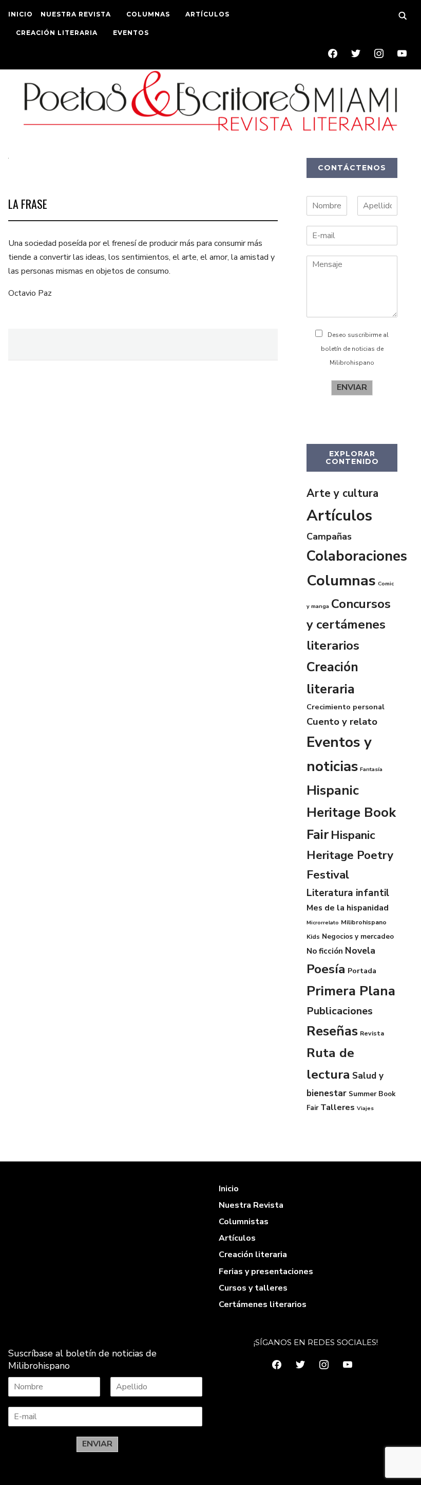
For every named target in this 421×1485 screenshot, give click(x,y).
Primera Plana (351, 991)
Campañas (329, 536)
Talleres (337, 1107)
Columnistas (244, 1221)
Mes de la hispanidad (348, 908)
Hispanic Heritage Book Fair (351, 812)
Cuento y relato (342, 721)
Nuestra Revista (251, 1205)
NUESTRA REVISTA (76, 14)
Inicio (229, 1188)
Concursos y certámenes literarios (349, 625)
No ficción (325, 951)
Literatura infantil (348, 893)
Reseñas (332, 1031)
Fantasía (371, 769)
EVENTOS (131, 33)
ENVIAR (352, 387)
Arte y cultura (342, 493)
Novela (360, 950)
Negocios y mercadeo (358, 936)
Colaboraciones (357, 556)
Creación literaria (253, 1254)
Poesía (326, 969)
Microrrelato (323, 922)
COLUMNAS (148, 14)
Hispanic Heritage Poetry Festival (350, 855)
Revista (372, 1033)
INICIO (20, 14)
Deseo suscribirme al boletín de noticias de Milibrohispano (355, 349)
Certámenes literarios (263, 1304)
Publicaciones (340, 1011)
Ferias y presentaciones (266, 1271)
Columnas (341, 580)
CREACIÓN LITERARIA (57, 33)
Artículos (339, 515)
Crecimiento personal (346, 707)
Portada (362, 970)
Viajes (365, 1108)
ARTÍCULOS (207, 14)
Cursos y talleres (253, 1288)
